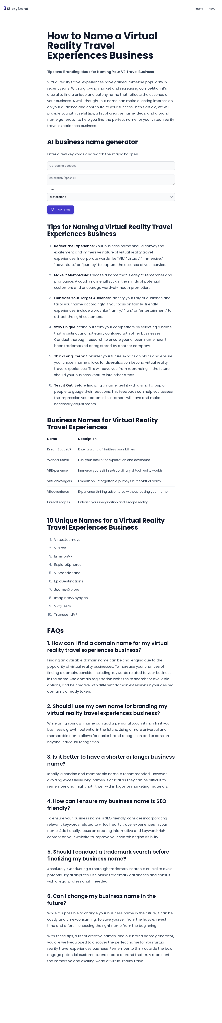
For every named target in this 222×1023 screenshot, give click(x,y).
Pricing (199, 8)
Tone (50, 189)
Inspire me (63, 210)
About (212, 8)
